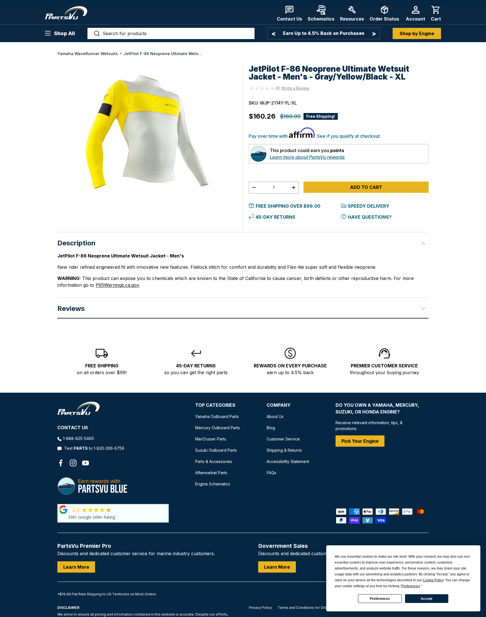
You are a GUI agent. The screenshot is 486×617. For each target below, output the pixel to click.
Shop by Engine (417, 33)
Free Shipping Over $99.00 (288, 206)
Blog (271, 427)
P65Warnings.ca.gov (117, 285)
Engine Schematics (212, 484)
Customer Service (283, 439)
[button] (436, 13)
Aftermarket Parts (211, 472)
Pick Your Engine (360, 441)
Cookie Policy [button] (433, 580)
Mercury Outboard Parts (217, 427)
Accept (426, 599)
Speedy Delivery (368, 206)
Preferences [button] (410, 586)
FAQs (271, 472)
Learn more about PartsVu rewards (307, 157)
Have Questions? (370, 217)
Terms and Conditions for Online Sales (309, 607)
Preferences (380, 599)
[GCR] (63, 510)
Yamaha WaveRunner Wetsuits (87, 53)
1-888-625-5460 (78, 438)
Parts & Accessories (213, 461)
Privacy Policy (260, 607)
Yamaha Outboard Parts (217, 416)
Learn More (76, 567)
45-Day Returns (275, 217)
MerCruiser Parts (210, 439)
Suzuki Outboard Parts (216, 450)
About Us (275, 416)
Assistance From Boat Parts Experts (332, 33)
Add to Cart (366, 187)
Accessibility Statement (288, 461)
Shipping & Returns (284, 450)
